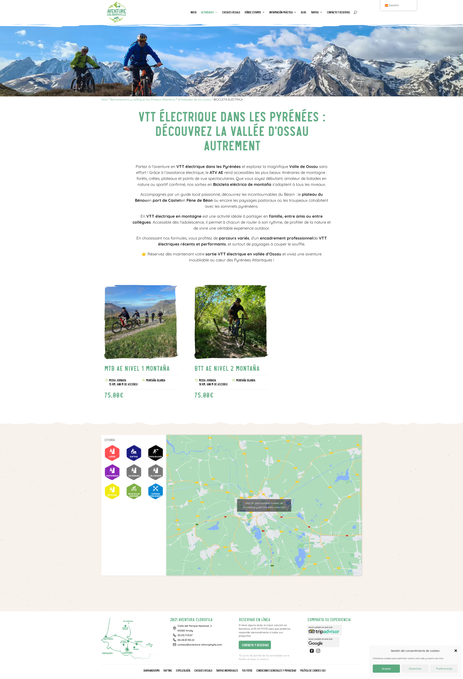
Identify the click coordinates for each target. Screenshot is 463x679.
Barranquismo (151, 670)
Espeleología (183, 670)
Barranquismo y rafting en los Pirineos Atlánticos (143, 99)
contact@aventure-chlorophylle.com (200, 644)
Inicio (104, 99)
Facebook (312, 650)
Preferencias (444, 668)
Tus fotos (247, 670)
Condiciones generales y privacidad (276, 670)
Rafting (167, 670)
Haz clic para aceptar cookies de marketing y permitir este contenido (264, 505)
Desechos (415, 668)
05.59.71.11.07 (185, 635)
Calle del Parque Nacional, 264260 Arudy (195, 628)
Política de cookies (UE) (313, 670)
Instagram (318, 650)
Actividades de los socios (194, 99)
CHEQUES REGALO (203, 670)
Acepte (386, 668)
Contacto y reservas (254, 644)
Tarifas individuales (227, 670)
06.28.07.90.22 (186, 640)
